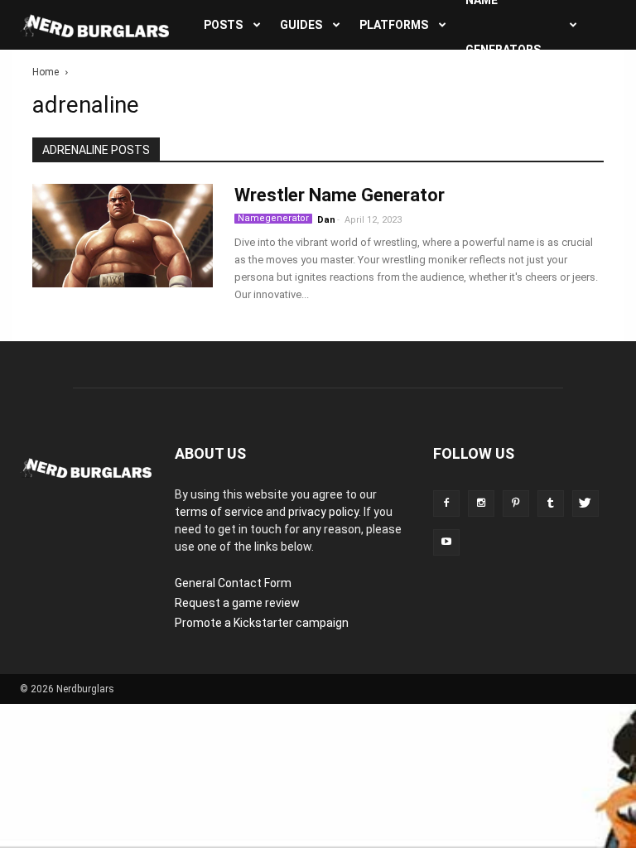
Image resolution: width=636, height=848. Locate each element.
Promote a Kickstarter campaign (262, 622)
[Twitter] (585, 503)
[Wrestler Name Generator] (122, 236)
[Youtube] (446, 542)
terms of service (219, 511)
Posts (223, 24)
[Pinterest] (516, 503)
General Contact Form (233, 583)
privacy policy (323, 511)
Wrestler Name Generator (339, 195)
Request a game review (237, 603)
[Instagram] (481, 503)
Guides (301, 24)
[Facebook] (446, 503)
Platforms (393, 24)
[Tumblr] (550, 503)
